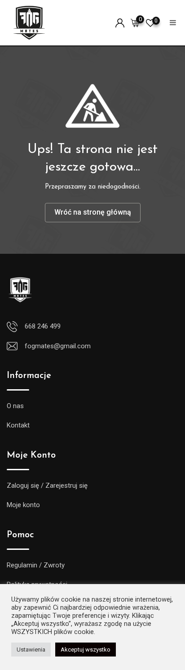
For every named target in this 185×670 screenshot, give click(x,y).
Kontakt (18, 425)
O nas (15, 406)
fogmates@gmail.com (58, 346)
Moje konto (23, 505)
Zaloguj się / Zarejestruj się (47, 485)
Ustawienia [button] (31, 649)
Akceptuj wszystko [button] (85, 649)
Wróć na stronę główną (92, 212)
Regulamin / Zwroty (36, 565)
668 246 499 (43, 326)
